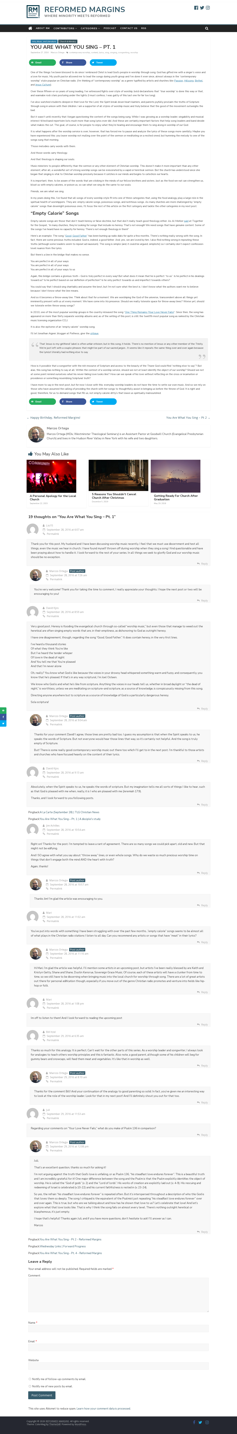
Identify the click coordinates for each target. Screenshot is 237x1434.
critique (94, 333)
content (94, 52)
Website (33, 1360)
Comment (34, 1275)
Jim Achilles (52, 825)
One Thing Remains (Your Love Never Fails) (149, 312)
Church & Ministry (68, 41)
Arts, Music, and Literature (44, 41)
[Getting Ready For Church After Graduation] (175, 461)
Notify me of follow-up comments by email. (59, 1379)
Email (32, 1341)
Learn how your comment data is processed (103, 1408)
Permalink (53, 534)
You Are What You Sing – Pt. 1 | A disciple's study (70, 819)
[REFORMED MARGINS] (30, 28)
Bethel (199, 80)
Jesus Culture (42, 85)
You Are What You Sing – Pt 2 (188, 417)
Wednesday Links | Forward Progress (63, 1246)
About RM (43, 28)
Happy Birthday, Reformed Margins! (53, 417)
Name (32, 1323)
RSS (143, 28)
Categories (89, 28)
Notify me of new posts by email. (52, 1386)
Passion (178, 80)
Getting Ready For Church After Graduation (176, 497)
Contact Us (128, 28)
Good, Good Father (76, 236)
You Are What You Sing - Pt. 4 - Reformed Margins (71, 1253)
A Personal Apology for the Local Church (53, 497)
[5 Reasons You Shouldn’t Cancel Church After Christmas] (118, 461)
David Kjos (52, 608)
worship (134, 52)
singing (113, 52)
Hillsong (189, 80)
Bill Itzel (51, 1032)
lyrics (101, 52)
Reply (204, 563)
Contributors (64, 28)
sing (107, 52)
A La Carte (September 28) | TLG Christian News (69, 812)
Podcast (110, 28)
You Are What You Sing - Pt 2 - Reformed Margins (70, 1239)
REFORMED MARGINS (84, 10)
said (186, 221)
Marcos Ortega (58, 52)
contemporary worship (79, 52)
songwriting (123, 52)
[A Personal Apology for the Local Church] (51, 461)
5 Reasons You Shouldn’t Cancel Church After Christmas (114, 496)
